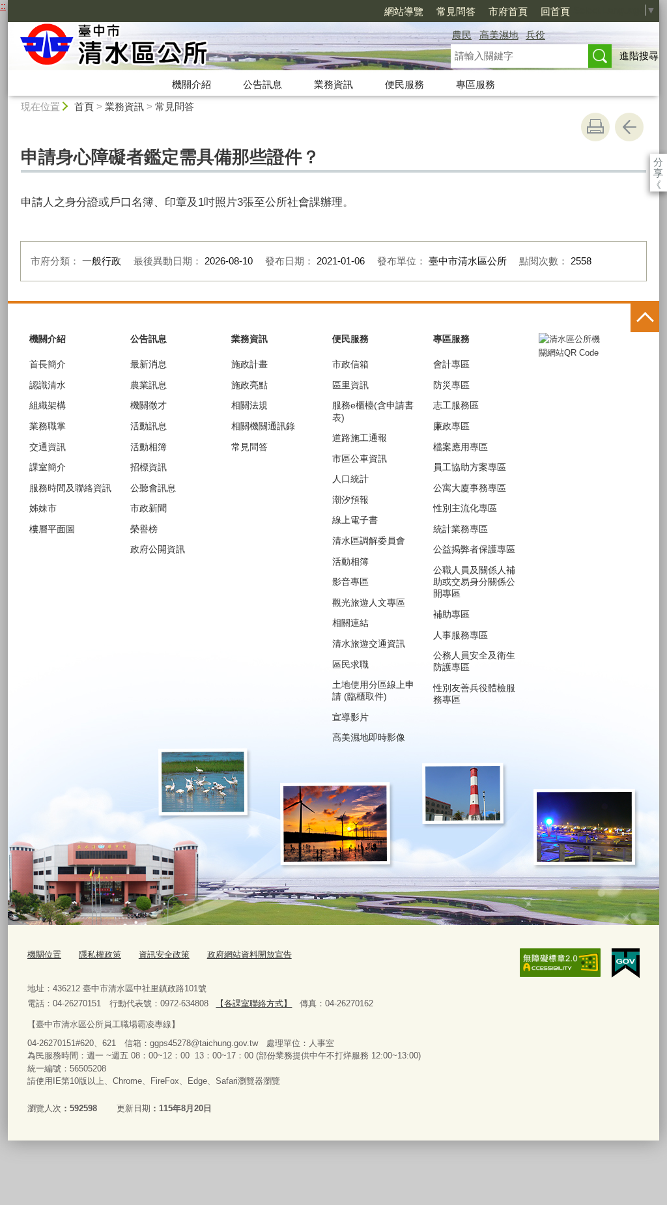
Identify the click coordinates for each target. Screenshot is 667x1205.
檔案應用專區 (460, 447)
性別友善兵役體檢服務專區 (474, 694)
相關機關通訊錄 (263, 426)
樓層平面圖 (52, 529)
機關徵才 (148, 405)
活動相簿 (148, 447)
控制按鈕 (645, 318)
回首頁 (555, 11)
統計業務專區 (460, 529)
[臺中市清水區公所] (213, 47)
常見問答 (455, 11)
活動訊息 (148, 426)
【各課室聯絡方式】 (254, 1003)
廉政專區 (451, 426)
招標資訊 (148, 467)
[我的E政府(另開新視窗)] (626, 963)
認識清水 (47, 385)
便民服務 (404, 84)
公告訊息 (262, 84)
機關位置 (44, 954)
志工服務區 (456, 405)
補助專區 (451, 614)
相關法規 (249, 405)
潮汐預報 (350, 499)
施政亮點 (249, 385)
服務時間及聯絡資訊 (70, 488)
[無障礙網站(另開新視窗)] (560, 962)
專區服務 (475, 84)
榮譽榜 (144, 529)
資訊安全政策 (164, 954)
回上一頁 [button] (629, 127)
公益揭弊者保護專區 (474, 549)
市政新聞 (148, 508)
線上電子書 (355, 520)
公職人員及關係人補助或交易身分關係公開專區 (474, 582)
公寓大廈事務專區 (469, 488)
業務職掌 (47, 426)
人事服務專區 (460, 635)
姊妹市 (43, 508)
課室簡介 (47, 467)
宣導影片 (350, 717)
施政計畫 (249, 364)
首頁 (84, 106)
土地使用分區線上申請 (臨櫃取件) (373, 690)
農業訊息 (148, 385)
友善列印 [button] (595, 127)
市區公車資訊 (359, 458)
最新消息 (148, 364)
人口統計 (350, 479)
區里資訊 (350, 385)
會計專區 (451, 364)
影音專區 (350, 581)
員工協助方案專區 (469, 467)
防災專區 (451, 385)
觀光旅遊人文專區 (368, 602)
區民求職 (350, 664)
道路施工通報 (359, 437)
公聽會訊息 (153, 488)
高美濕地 (498, 34)
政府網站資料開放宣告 (249, 954)
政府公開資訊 (157, 549)
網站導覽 (403, 11)
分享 (658, 162)
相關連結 (350, 622)
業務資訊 (333, 84)
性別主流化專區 (465, 508)
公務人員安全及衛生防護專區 (474, 661)
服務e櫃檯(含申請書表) (373, 411)
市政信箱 (350, 364)
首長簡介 (47, 364)
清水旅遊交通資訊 (368, 643)
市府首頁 (508, 11)
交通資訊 (47, 447)
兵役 (535, 34)
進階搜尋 (639, 55)
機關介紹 (191, 84)
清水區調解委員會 (368, 540)
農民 (462, 34)
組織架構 (47, 405)
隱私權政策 (100, 954)
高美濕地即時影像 (368, 737)
